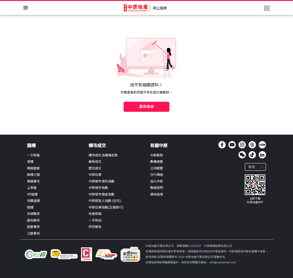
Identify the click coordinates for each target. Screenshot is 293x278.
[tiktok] (252, 154)
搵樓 (31, 145)
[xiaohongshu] (262, 144)
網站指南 (156, 194)
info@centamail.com (222, 262)
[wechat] (242, 154)
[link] (255, 189)
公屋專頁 (33, 233)
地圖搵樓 (33, 201)
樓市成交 (97, 145)
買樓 (30, 161)
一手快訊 (95, 220)
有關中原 (159, 145)
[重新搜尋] (146, 97)
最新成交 (95, 161)
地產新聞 (95, 214)
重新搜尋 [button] (146, 106)
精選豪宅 (33, 181)
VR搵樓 (32, 194)
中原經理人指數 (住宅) (105, 201)
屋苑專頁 (33, 220)
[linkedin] (262, 154)
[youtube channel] (232, 144)
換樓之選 (33, 174)
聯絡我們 (156, 188)
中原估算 (95, 174)
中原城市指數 (98, 188)
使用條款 (151, 257)
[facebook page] (222, 144)
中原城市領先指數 (101, 181)
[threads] (252, 144)
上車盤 (32, 188)
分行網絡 (156, 174)
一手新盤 (33, 155)
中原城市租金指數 (101, 194)
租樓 (30, 207)
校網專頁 (33, 214)
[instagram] (242, 144)
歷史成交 (95, 168)
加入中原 (156, 181)
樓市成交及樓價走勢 (103, 155)
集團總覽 (156, 161)
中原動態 (156, 155)
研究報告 (95, 227)
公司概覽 (156, 168)
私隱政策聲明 (165, 257)
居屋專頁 (33, 227)
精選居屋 (33, 168)
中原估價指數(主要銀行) (106, 207)
